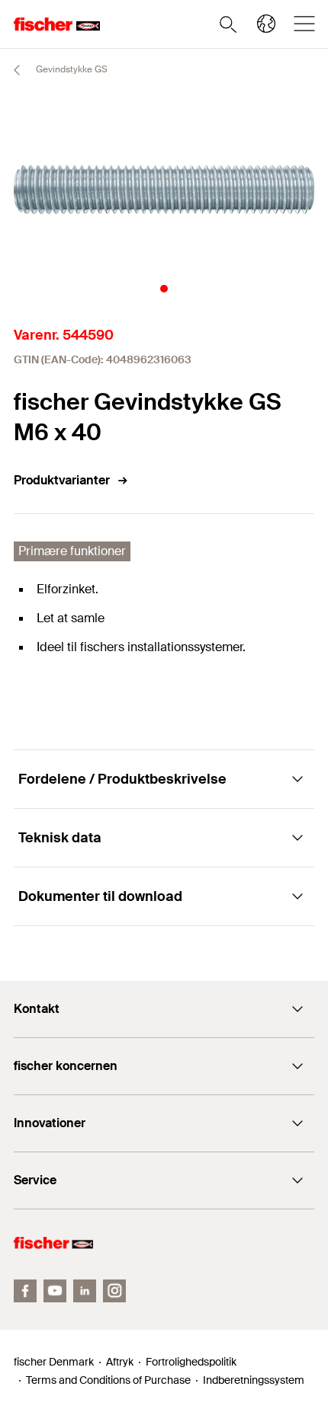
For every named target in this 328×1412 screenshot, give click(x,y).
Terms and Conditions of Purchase (108, 1380)
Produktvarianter (62, 480)
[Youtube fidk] (54, 1290)
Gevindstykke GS (71, 69)
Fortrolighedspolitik (191, 1362)
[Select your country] (266, 24)
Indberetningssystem (253, 1380)
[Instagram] (114, 1290)
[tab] (164, 288)
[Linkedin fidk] (84, 1290)
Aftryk (119, 1362)
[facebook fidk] (25, 1290)
